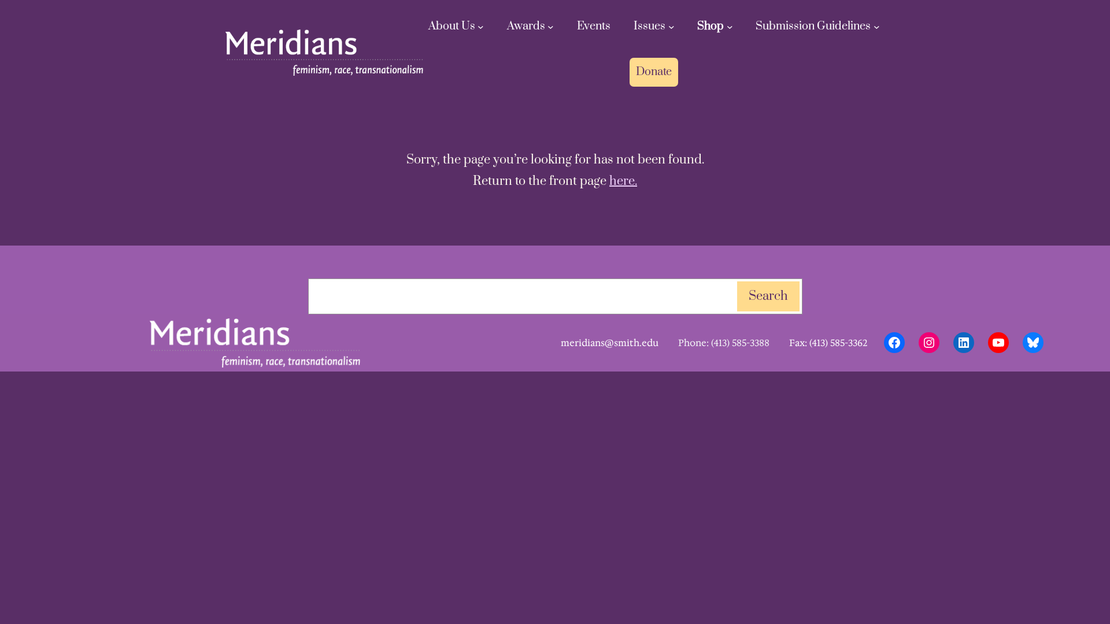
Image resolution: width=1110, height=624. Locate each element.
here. (623, 181)
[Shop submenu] (730, 27)
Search (768, 296)
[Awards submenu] (550, 27)
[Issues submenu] (671, 27)
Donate (654, 72)
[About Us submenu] (481, 27)
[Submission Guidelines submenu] (877, 27)
